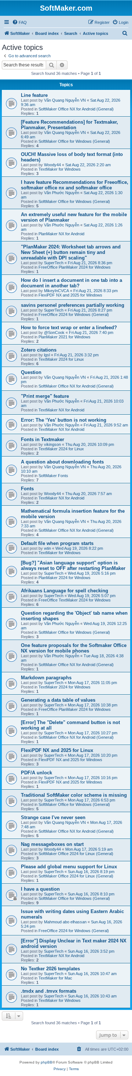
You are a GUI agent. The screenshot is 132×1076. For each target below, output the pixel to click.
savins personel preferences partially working (72, 305)
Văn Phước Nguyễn (61, 192)
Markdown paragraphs (46, 677)
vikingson (52, 444)
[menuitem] (19, 22)
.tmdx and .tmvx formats (48, 991)
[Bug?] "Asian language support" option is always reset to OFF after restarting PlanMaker (73, 565)
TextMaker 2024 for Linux (61, 359)
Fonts (27, 488)
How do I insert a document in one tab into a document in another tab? (71, 282)
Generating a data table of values (58, 700)
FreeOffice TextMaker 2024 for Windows (74, 600)
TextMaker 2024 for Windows (64, 687)
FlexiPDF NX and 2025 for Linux (57, 750)
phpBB (46, 1062)
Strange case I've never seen (53, 817)
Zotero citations (38, 350)
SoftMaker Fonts (53, 475)
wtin (47, 548)
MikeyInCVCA (56, 290)
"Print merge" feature (45, 396)
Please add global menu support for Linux (69, 866)
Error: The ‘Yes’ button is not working (63, 420)
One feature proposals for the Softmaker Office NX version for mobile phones (73, 648)
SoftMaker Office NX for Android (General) (76, 109)
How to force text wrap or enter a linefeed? (69, 327)
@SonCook (54, 332)
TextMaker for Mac (55, 978)
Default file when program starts (57, 543)
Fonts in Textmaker (42, 439)
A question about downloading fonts (62, 462)
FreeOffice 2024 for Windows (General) (73, 314)
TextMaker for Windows (59, 169)
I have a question (40, 889)
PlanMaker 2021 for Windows (64, 337)
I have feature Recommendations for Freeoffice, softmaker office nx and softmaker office (74, 184)
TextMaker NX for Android (61, 410)
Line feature (34, 95)
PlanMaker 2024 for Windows (64, 577)
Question (31, 372)
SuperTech (53, 263)
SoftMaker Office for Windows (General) (74, 141)
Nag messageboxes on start (52, 844)
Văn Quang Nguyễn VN (65, 100)
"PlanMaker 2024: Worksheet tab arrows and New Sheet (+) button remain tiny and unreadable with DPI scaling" (71, 252)
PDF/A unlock (36, 772)
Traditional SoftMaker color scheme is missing (74, 795)
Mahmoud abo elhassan (65, 922)
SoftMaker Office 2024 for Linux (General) (75, 853)
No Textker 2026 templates (50, 968)
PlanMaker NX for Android (61, 234)
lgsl (47, 355)
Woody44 (52, 165)
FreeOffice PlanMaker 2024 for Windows (74, 267)
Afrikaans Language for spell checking (64, 590)
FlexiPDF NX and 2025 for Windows (70, 295)
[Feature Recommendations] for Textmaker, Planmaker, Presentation (69, 124)
